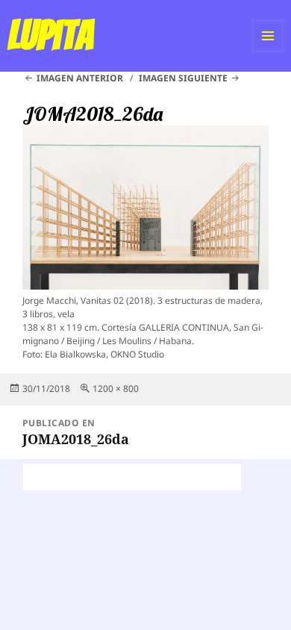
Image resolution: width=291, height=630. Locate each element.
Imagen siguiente (183, 78)
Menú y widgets (268, 51)
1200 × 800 (116, 388)
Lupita (50, 35)
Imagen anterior (80, 78)
